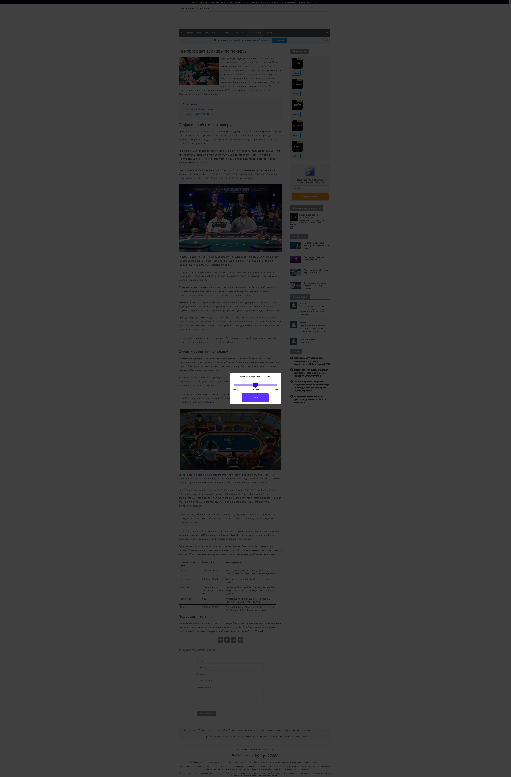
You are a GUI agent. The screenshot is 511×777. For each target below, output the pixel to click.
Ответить (255, 397)
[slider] (255, 385)
